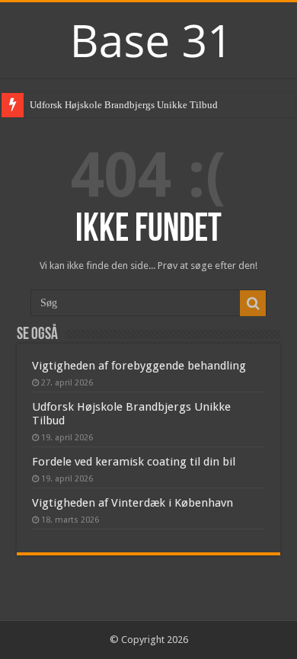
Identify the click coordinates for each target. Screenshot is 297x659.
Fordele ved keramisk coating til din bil (133, 462)
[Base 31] (148, 38)
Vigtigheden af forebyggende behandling (139, 366)
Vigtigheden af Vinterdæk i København (132, 503)
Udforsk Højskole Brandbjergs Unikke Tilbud (124, 104)
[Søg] (253, 303)
